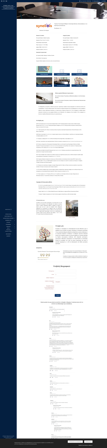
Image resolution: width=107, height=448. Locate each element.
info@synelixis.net (97, 1)
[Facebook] (1, 1)
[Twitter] (3, 1)
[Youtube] (6, 1)
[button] (8, 210)
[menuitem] (8, 214)
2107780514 (104, 1)
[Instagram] (5, 1)
